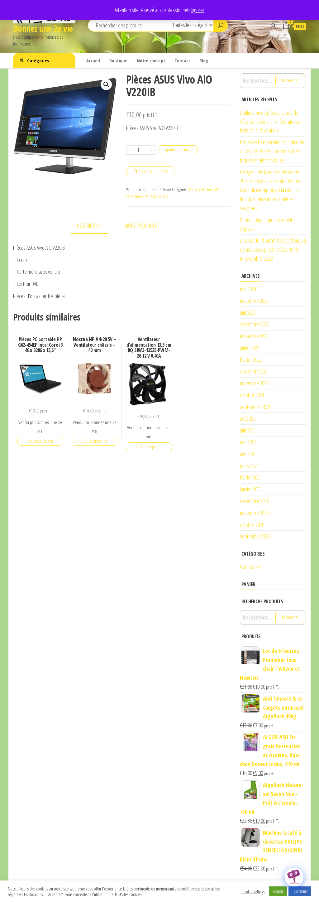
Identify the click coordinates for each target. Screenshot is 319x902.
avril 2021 (248, 454)
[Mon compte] (273, 25)
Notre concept (151, 60)
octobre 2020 (252, 524)
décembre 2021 (254, 371)
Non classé (250, 567)
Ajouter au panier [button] (40, 441)
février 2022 (251, 359)
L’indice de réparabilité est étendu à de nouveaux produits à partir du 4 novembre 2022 (273, 249)
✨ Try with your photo (150, 171)
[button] (106, 84)
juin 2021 (248, 430)
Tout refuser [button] (299, 891)
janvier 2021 (251, 489)
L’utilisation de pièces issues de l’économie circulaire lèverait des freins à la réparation (270, 121)
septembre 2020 (255, 536)
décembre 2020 (254, 501)
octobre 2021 (252, 395)
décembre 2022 (254, 324)
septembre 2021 (255, 407)
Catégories (38, 60)
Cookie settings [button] (252, 891)
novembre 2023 (254, 300)
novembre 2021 (254, 383)
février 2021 (251, 477)
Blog (203, 60)
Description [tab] (89, 225)
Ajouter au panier (178, 149)
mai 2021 (248, 442)
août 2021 (249, 418)
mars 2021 (249, 466)
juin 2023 (248, 312)
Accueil (93, 60)
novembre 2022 (254, 336)
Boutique (118, 60)
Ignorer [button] (197, 10)
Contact (182, 60)
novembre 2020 (254, 513)
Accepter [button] (278, 891)
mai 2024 (248, 289)
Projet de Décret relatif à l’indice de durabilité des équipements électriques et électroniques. (272, 151)
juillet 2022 (249, 348)
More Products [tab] (140, 225)
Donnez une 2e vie (43, 28)
